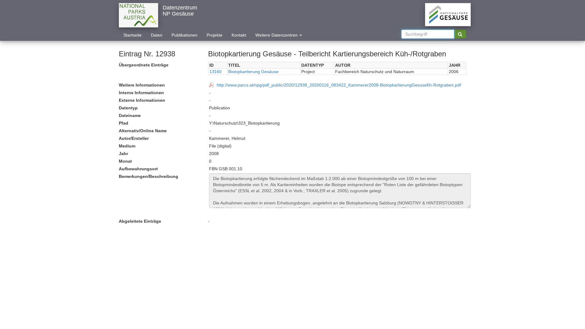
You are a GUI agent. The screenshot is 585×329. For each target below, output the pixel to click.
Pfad (123, 123)
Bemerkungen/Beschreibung (148, 176)
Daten (156, 35)
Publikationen (184, 35)
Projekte (214, 35)
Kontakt (239, 35)
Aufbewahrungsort (138, 168)
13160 (215, 71)
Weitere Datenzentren (277, 35)
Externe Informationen (142, 100)
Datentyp (128, 107)
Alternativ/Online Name (143, 130)
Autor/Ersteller (134, 138)
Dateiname (130, 115)
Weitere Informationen (142, 85)
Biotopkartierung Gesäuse (253, 71)
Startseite (132, 35)
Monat (125, 161)
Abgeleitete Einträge (140, 221)
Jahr (123, 153)
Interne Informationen (141, 92)
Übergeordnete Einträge (143, 64)
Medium (127, 145)
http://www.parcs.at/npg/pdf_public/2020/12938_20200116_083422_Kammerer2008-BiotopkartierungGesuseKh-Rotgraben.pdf (339, 85)
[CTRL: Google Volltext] (460, 34)
